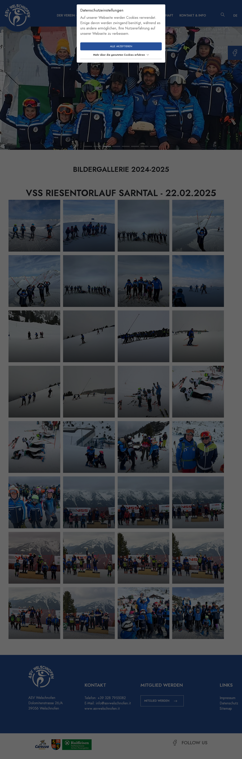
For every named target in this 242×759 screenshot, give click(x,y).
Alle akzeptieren (121, 46)
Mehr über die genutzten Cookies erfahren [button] (119, 55)
